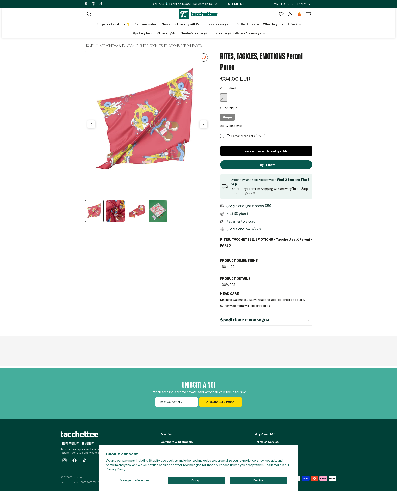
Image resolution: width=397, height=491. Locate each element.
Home (89, 45)
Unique (229, 118)
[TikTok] (84, 460)
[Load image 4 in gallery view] (157, 211)
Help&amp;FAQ (265, 434)
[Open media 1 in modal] (147, 124)
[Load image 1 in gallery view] (94, 211)
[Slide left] (91, 124)
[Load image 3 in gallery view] (136, 211)
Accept (196, 480)
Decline (258, 480)
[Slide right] (203, 124)
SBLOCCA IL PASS (220, 402)
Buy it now (266, 165)
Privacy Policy (115, 469)
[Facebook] (74, 460)
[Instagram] (64, 460)
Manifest (167, 434)
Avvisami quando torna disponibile (266, 151)
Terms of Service (267, 442)
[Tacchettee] (80, 434)
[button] (89, 14)
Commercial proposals (177, 442)
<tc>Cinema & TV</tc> (117, 45)
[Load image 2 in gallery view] (115, 211)
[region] (147, 136)
